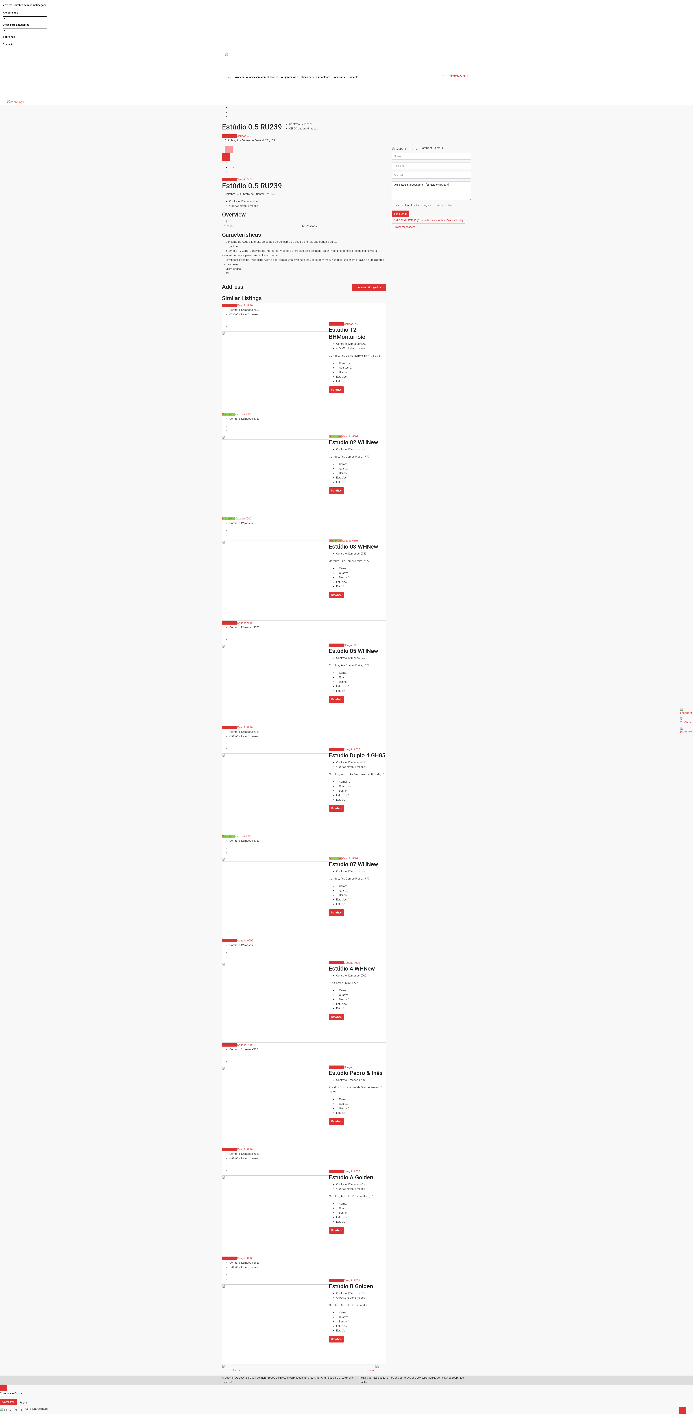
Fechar (24, 1402)
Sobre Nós (458, 1377)
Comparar (8, 1402)
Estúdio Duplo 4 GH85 (357, 755)
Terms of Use (443, 205)
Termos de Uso (394, 1377)
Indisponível (229, 136)
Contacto (8, 44)
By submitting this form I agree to (423, 205)
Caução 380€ (245, 136)
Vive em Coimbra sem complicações (25, 5)
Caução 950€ (245, 305)
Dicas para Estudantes (16, 24)
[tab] (229, 149)
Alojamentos (10, 12)
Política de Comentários (438, 1377)
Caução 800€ (245, 727)
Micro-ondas (233, 268)
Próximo (370, 1370)
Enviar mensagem (404, 227)
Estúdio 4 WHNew (352, 968)
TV (227, 273)
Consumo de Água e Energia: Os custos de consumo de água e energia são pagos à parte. (281, 241)
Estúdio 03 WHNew (353, 546)
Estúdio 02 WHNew (353, 442)
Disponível (228, 414)
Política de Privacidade (372, 1377)
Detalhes (336, 389)
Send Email (400, 213)
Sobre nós (9, 36)
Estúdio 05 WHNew (353, 651)
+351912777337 (458, 75)
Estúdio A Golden (351, 1177)
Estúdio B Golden (351, 1286)
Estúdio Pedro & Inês (355, 1072)
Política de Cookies (413, 1377)
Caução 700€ (245, 1045)
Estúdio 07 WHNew (353, 864)
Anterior (237, 1370)
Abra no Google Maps (370, 287)
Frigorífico (232, 246)
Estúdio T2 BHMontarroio (347, 333)
